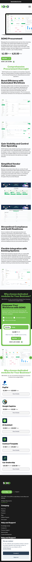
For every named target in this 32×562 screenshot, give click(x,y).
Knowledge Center (5, 525)
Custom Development (6, 534)
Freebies (3, 510)
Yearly (13, 327)
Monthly (7, 327)
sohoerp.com (4, 502)
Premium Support (5, 530)
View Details (16, 394)
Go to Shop (5, 492)
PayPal (5, 387)
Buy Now (4, 58)
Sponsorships (4, 532)
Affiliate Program (5, 517)
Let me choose (7, 548)
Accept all (16, 553)
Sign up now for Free (16, 1)
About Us (3, 508)
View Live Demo (6, 61)
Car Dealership (8, 462)
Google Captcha (9, 406)
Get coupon (4, 519)
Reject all (16, 557)
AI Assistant (7, 425)
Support (17, 491)
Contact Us (4, 528)
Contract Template (10, 444)
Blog (2, 515)
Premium (3, 513)
